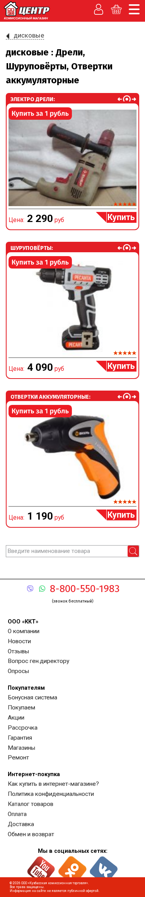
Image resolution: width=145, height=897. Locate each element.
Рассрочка (23, 727)
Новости (19, 641)
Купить (121, 217)
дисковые (29, 35)
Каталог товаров (30, 804)
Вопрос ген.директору (38, 661)
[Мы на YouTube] (41, 866)
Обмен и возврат (31, 834)
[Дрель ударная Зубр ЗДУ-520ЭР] (72, 157)
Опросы (18, 671)
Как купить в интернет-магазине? (53, 783)
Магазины (21, 747)
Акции (16, 717)
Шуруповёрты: (31, 247)
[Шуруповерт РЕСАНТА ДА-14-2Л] (72, 306)
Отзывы (18, 651)
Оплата (17, 814)
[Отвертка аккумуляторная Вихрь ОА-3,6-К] (72, 455)
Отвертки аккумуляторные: (50, 396)
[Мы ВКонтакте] (104, 866)
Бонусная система (32, 697)
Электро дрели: (32, 99)
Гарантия (20, 737)
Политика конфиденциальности (51, 793)
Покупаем (21, 707)
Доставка (21, 824)
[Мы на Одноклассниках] (72, 866)
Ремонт (18, 757)
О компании (23, 631)
